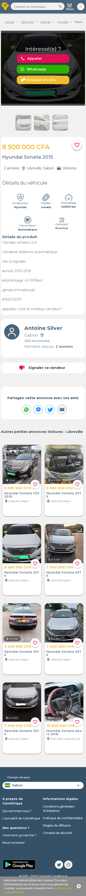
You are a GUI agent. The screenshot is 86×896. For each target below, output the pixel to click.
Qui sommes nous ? (17, 811)
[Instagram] (68, 865)
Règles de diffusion (57, 825)
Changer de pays (18, 777)
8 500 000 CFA (17, 567)
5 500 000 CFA (17, 488)
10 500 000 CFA (60, 726)
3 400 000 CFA (17, 646)
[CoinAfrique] (5, 6)
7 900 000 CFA (59, 567)
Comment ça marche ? (19, 835)
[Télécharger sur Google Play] (19, 864)
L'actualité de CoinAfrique (21, 818)
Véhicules (27, 22)
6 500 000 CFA (59, 488)
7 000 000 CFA (17, 726)
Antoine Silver (43, 328)
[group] (43, 68)
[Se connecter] (80, 6)
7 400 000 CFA (60, 646)
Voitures (45, 22)
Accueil (9, 22)
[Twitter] (59, 865)
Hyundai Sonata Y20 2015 (21, 494)
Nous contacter (13, 842)
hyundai (62, 22)
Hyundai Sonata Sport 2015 (64, 732)
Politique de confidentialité (63, 818)
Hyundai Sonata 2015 (63, 494)
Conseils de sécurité (57, 833)
